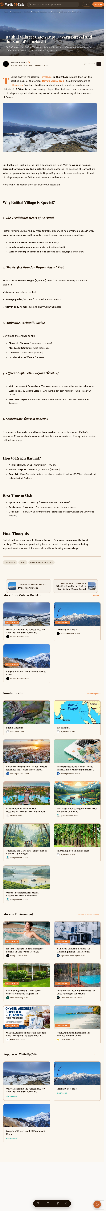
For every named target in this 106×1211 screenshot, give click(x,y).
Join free (98, 4)
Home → (97, 1055)
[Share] (66, 1203)
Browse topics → (94, 694)
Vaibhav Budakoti (19, 62)
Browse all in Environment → (89, 915)
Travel (22, 562)
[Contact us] (97, 1204)
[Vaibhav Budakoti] (6, 64)
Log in (86, 4)
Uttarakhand (17, 85)
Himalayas (46, 76)
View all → (97, 596)
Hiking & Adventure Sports (41, 562)
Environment (15, 12)
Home (6, 12)
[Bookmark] (58, 1203)
